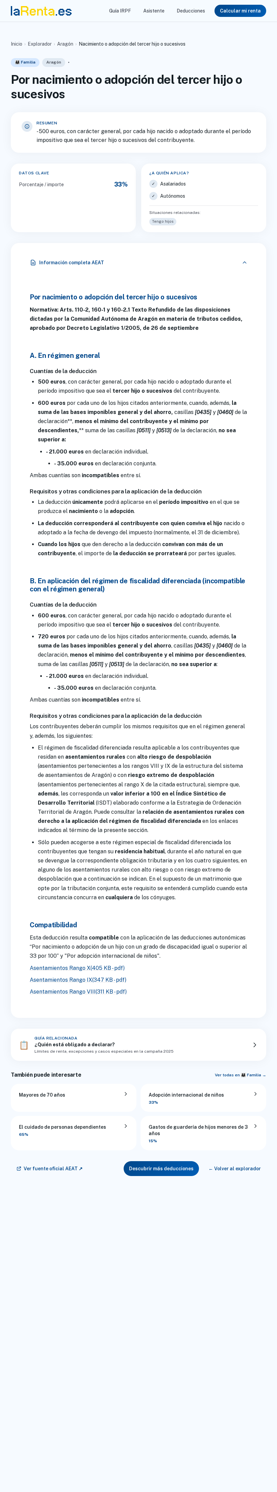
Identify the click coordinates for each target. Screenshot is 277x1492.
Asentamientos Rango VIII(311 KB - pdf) (78, 991)
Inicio (16, 44)
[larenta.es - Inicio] (41, 11)
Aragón (65, 44)
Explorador (40, 44)
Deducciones (191, 11)
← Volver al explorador (234, 1168)
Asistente (154, 11)
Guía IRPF (120, 11)
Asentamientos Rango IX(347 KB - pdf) (78, 980)
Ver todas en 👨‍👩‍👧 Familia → (240, 1075)
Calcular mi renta (240, 11)
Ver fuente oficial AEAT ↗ (53, 1168)
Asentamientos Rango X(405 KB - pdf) (77, 968)
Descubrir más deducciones (161, 1168)
